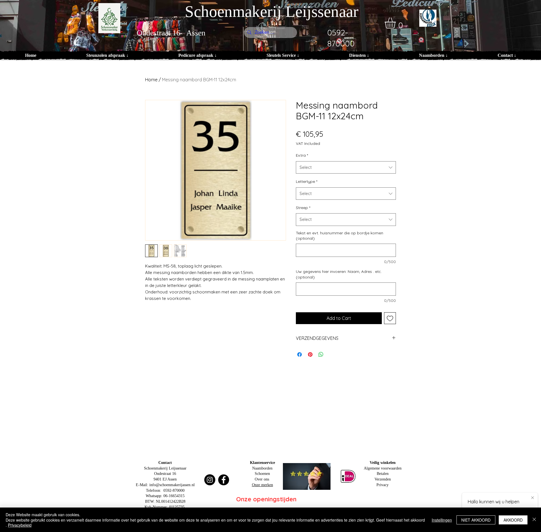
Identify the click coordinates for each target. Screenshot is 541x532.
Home (151, 79)
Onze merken (262, 485)
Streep (303, 207)
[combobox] (346, 167)
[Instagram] (209, 479)
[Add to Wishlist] (390, 318)
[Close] (534, 519)
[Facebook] (223, 479)
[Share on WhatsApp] (321, 354)
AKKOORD (513, 520)
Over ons (262, 479)
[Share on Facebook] (299, 354)
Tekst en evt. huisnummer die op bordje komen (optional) (339, 235)
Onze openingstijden (266, 499)
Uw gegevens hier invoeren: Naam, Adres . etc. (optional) (339, 274)
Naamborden (262, 468)
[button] (397, 22)
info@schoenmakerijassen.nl (172, 485)
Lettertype (306, 181)
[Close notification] (532, 497)
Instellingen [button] (442, 520)
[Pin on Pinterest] (310, 354)
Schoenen (262, 474)
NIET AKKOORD (476, 520)
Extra (302, 155)
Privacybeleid (20, 525)
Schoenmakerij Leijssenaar (271, 11)
